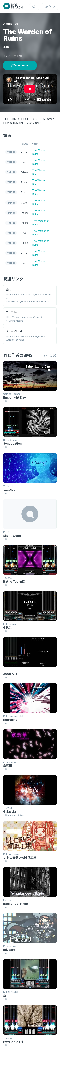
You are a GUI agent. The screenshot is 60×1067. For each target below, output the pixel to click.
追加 (19, 56)
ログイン (49, 6)
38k (6, 46)
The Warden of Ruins (41, 151)
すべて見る (50, 355)
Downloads (21, 65)
